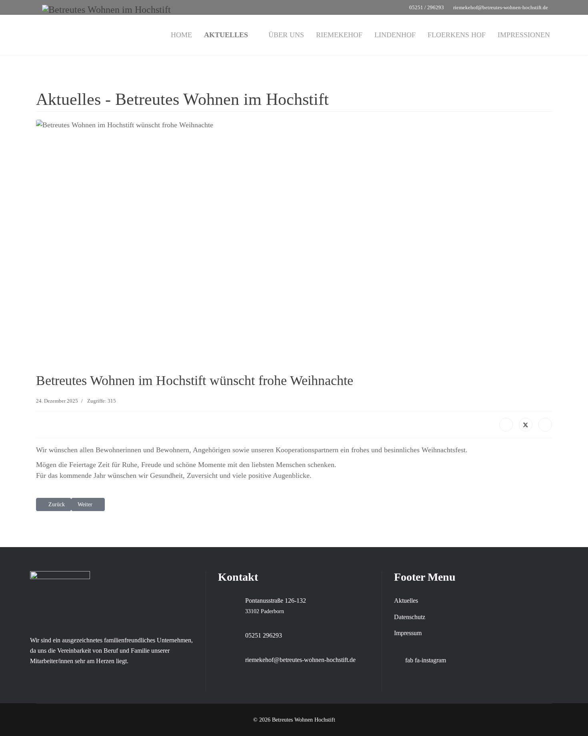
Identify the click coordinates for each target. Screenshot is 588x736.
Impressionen (524, 35)
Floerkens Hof (457, 35)
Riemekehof (339, 35)
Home (181, 35)
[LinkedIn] (545, 424)
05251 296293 (263, 635)
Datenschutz (409, 617)
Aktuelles (226, 35)
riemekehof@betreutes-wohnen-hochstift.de (500, 7)
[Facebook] (506, 424)
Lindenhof (395, 35)
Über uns (286, 35)
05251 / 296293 (426, 7)
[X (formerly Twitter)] (525, 424)
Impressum (408, 633)
